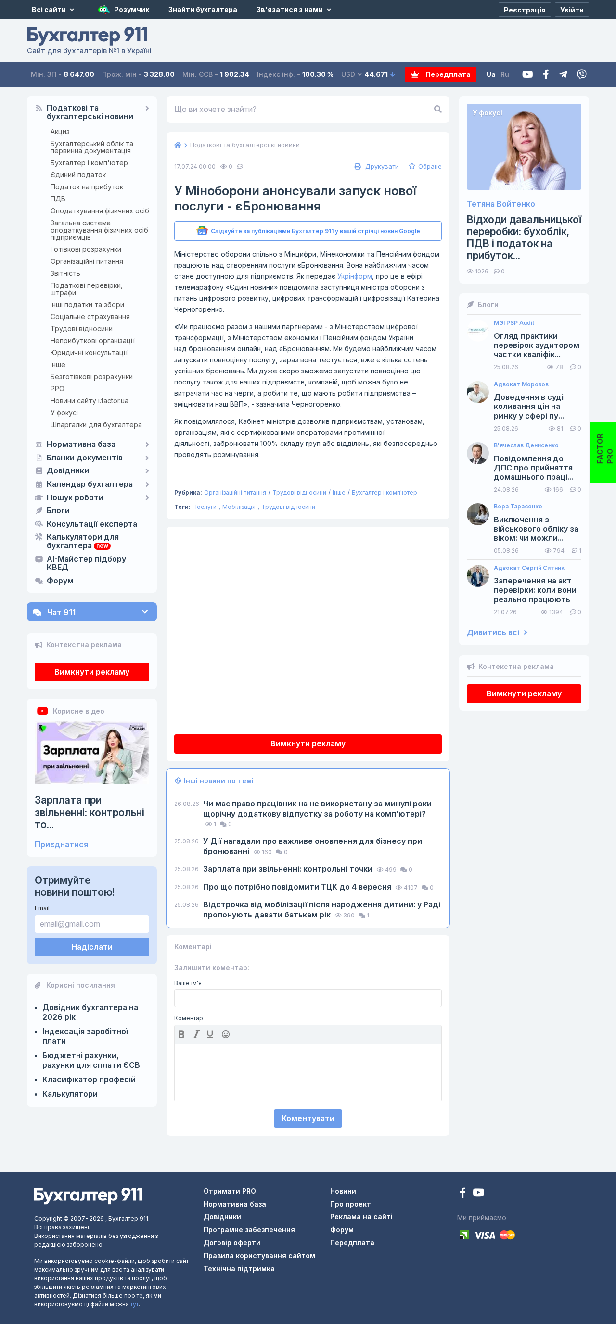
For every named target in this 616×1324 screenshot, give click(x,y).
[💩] (226, 1034)
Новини (343, 1191)
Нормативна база (81, 444)
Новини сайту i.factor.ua (89, 400)
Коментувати (308, 1118)
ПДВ (58, 199)
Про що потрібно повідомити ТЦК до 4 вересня (298, 886)
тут (134, 1304)
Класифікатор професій (89, 1079)
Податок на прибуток (87, 187)
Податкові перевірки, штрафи (87, 289)
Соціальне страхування (90, 316)
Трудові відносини (82, 328)
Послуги (204, 506)
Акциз (60, 131)
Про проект (350, 1204)
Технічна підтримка (239, 1268)
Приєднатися (61, 844)
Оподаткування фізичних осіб (100, 211)
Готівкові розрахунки (86, 249)
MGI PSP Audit (514, 323)
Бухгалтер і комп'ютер (89, 163)
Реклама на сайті (361, 1217)
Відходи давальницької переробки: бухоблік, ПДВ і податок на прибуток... (524, 237)
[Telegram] (563, 75)
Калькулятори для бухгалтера (83, 541)
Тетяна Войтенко (501, 204)
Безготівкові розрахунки (92, 376)
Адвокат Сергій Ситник (529, 568)
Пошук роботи (75, 498)
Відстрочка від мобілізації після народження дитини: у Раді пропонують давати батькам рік (321, 909)
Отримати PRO (230, 1191)
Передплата (447, 74)
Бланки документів (85, 458)
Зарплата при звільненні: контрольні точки (288, 869)
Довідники (68, 471)
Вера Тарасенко (518, 506)
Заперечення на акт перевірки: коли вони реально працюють (535, 590)
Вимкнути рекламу (91, 672)
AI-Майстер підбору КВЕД (86, 563)
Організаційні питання (87, 261)
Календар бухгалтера (90, 484)
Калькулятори (70, 1094)
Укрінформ (354, 276)
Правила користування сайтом (259, 1255)
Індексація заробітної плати (85, 1036)
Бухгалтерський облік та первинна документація (92, 147)
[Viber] (582, 75)
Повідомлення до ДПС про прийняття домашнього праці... (533, 468)
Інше (58, 364)
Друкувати (381, 166)
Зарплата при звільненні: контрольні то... (89, 812)
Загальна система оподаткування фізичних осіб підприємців (99, 230)
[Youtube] (528, 75)
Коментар (188, 1018)
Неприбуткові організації (93, 340)
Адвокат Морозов (521, 384)
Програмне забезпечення (249, 1229)
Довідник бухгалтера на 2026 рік (90, 1012)
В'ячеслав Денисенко (526, 445)
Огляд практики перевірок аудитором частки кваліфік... (536, 345)
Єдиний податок (78, 175)
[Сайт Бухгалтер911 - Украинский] (88, 1195)
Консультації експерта (92, 524)
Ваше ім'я (188, 983)
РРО (57, 388)
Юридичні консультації (89, 352)
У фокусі (64, 412)
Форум (60, 581)
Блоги (58, 511)
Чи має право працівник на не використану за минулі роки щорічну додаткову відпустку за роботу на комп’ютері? (317, 808)
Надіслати (92, 947)
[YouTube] (478, 1193)
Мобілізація (239, 506)
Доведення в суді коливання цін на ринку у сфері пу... (529, 406)
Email (42, 908)
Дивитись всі (494, 632)
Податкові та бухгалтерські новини (90, 112)
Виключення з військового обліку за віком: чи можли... (536, 529)
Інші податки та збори (87, 304)
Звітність (65, 273)
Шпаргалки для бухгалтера (96, 425)
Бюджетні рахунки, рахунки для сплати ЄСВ (91, 1060)
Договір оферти (232, 1242)
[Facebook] (546, 75)
